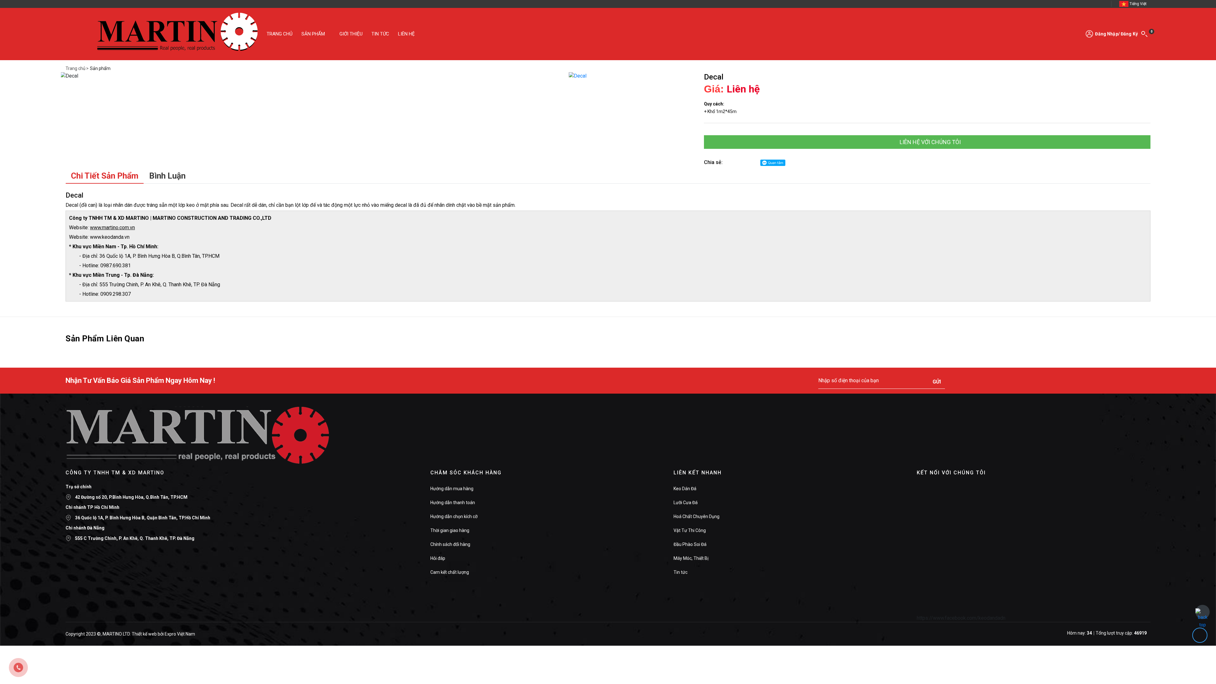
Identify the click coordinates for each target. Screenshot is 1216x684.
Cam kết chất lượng (449, 572)
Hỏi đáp (437, 558)
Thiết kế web (144, 633)
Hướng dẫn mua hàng (451, 488)
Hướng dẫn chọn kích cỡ (454, 516)
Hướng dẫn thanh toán (452, 502)
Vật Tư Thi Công (690, 530)
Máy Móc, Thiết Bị (691, 558)
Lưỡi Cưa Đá (686, 502)
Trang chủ (76, 68)
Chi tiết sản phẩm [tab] (104, 175)
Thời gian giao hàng (449, 530)
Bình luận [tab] (167, 175)
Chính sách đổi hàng (450, 544)
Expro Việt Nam (180, 633)
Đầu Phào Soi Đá (690, 544)
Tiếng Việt (1138, 4)
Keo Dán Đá (685, 488)
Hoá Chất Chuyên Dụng (696, 516)
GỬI (937, 382)
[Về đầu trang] (1202, 612)
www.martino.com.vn (112, 228)
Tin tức (680, 572)
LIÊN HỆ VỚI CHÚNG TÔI (929, 142)
